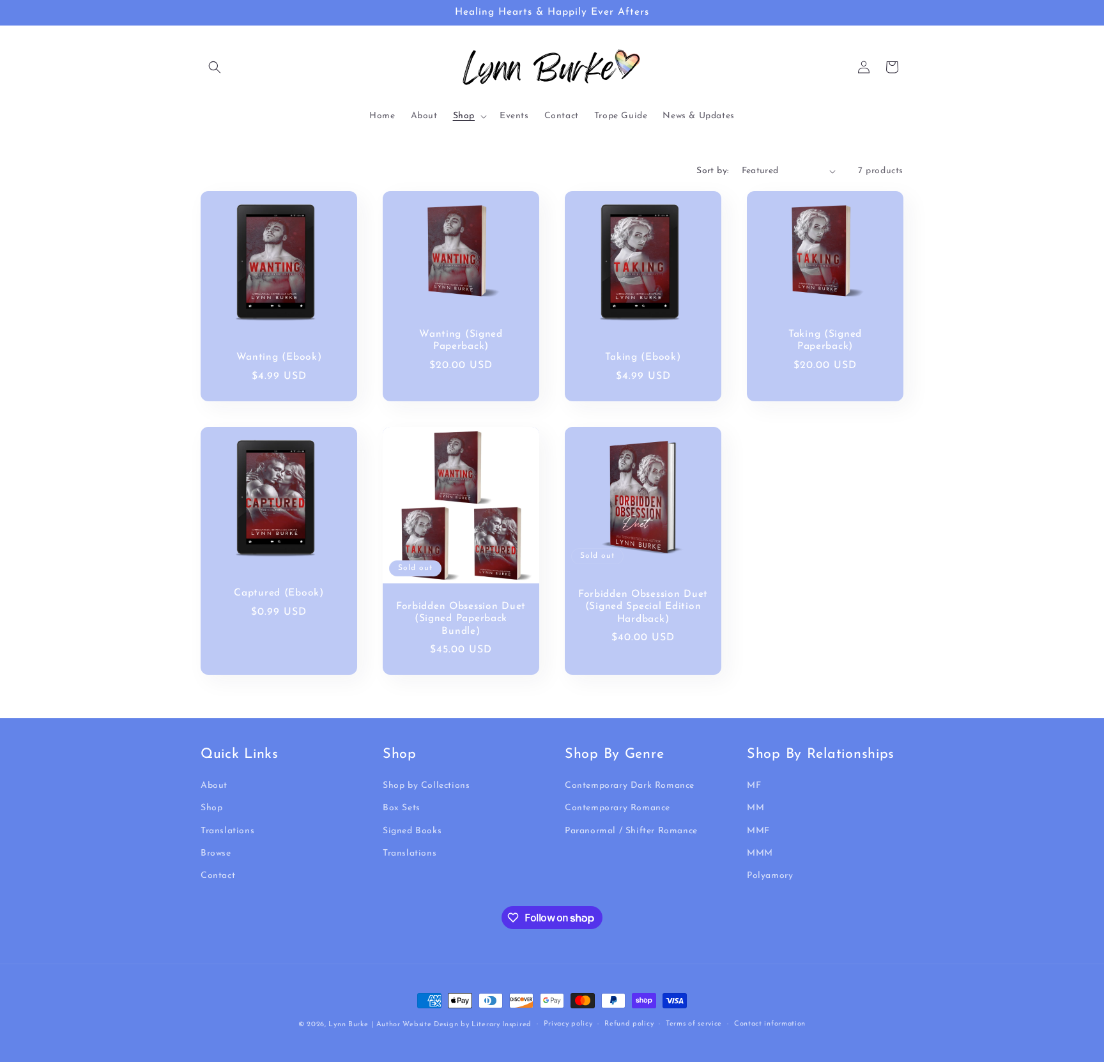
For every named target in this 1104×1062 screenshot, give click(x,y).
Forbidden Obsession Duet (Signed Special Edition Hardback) (643, 606)
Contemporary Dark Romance (629, 785)
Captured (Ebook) (279, 593)
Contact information (770, 1023)
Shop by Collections (426, 785)
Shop (211, 808)
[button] (215, 67)
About (214, 785)
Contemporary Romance (617, 808)
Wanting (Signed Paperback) (461, 340)
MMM (760, 853)
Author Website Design (417, 1024)
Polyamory (770, 876)
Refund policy (629, 1023)
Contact (218, 876)
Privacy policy (568, 1023)
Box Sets (401, 808)
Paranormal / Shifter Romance (631, 831)
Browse (216, 853)
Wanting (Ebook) (279, 357)
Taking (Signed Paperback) (825, 340)
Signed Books (412, 831)
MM (755, 808)
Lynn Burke (348, 1024)
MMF (758, 831)
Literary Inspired (501, 1024)
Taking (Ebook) (642, 357)
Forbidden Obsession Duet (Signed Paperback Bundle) (461, 618)
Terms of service (694, 1023)
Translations (227, 831)
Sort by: (712, 171)
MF (754, 785)
